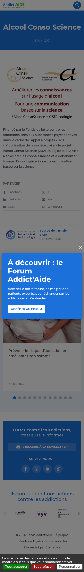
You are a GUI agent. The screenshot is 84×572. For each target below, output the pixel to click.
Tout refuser (43, 566)
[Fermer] (80, 248)
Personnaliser (69, 566)
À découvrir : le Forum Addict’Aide (35, 271)
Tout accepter (16, 566)
